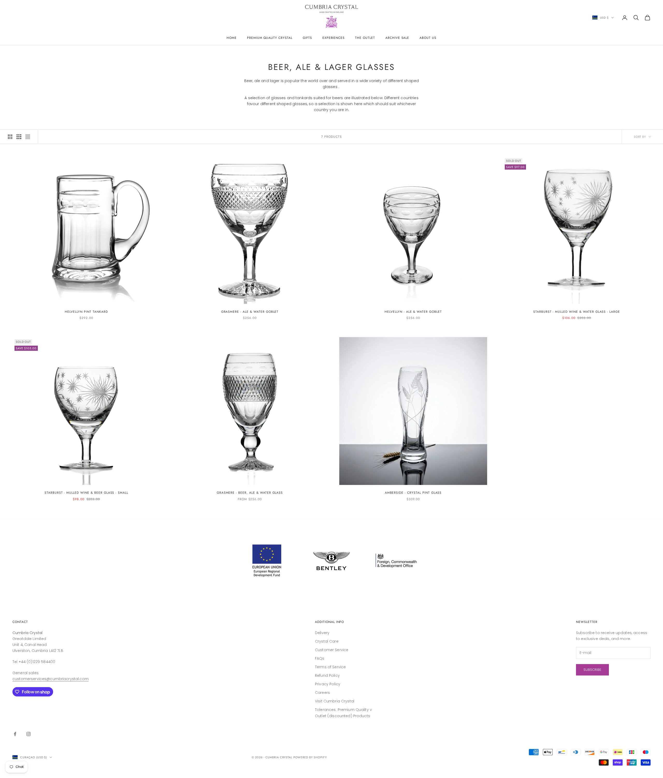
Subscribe (592, 669)
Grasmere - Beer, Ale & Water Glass (250, 492)
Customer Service (331, 649)
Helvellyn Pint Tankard (86, 311)
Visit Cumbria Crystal (334, 701)
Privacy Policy (327, 684)
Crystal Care (326, 641)
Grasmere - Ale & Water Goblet (250, 311)
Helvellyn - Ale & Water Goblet (413, 311)
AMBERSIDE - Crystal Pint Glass (413, 492)
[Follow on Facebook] (15, 734)
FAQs (320, 658)
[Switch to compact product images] (27, 137)
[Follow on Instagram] (28, 734)
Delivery (322, 632)
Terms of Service (330, 667)
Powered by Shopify (310, 757)
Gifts (307, 37)
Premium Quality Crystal (269, 37)
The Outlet (365, 37)
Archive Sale (397, 37)
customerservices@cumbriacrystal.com (50, 678)
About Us (428, 37)
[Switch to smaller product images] (19, 137)
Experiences (333, 37)
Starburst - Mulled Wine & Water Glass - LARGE (576, 311)
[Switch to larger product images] (10, 137)
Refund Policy (327, 675)
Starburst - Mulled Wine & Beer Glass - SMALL (86, 492)
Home (232, 37)
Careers (322, 692)
